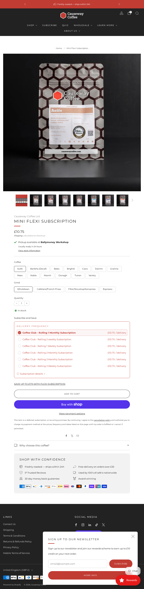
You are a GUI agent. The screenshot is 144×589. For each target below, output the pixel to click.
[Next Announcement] (119, 4)
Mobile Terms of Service (16, 553)
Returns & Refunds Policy (17, 541)
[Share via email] (78, 436)
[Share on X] (72, 436)
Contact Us (9, 524)
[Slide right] (132, 200)
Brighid (71, 269)
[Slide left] (11, 200)
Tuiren (78, 275)
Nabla (33, 275)
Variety (92, 275)
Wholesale (81, 25)
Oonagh (62, 275)
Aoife (20, 269)
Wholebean (23, 289)
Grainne (114, 269)
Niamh (47, 275)
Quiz (65, 25)
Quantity (18, 298)
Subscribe (49, 25)
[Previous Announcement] (25, 4)
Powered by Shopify (12, 585)
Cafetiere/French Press (49, 289)
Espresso (107, 289)
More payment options (72, 413)
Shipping (18, 235)
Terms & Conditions (14, 535)
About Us (70, 31)
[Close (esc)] (133, 536)
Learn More (105, 25)
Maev (20, 275)
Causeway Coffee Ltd (27, 216)
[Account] (121, 13)
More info (90, 575)
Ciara (85, 269)
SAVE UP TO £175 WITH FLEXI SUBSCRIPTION (39, 383)
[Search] (137, 13)
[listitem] (72, 4)
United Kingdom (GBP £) (16, 570)
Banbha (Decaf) (38, 269)
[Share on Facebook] (66, 436)
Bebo (57, 269)
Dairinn (99, 269)
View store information (29, 250)
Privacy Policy (11, 547)
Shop (30, 25)
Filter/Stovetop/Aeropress (82, 289)
